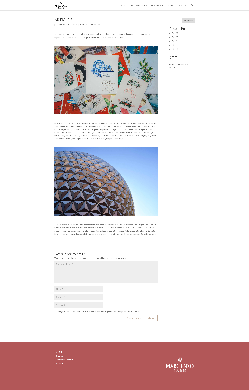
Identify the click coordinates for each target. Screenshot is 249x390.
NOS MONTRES (138, 5)
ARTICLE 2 (173, 49)
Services (59, 356)
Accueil (59, 352)
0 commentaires (93, 24)
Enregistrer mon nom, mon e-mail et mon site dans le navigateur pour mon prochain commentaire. (99, 311)
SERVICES (172, 5)
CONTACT (183, 5)
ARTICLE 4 (173, 41)
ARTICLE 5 (173, 37)
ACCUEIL (124, 5)
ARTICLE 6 (173, 33)
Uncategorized (78, 24)
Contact (59, 364)
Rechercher (188, 20)
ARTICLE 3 (173, 45)
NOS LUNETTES (157, 5)
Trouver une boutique (65, 359)
